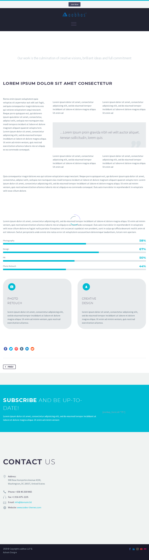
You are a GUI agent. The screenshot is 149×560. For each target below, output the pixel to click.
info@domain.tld (23, 502)
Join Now (74, 4)
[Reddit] (32, 349)
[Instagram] (137, 549)
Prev (10, 367)
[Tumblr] (21, 349)
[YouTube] (141, 549)
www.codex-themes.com (29, 507)
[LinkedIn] (27, 349)
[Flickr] (145, 549)
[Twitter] (11, 349)
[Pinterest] (16, 349)
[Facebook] (5, 349)
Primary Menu (73, 24)
